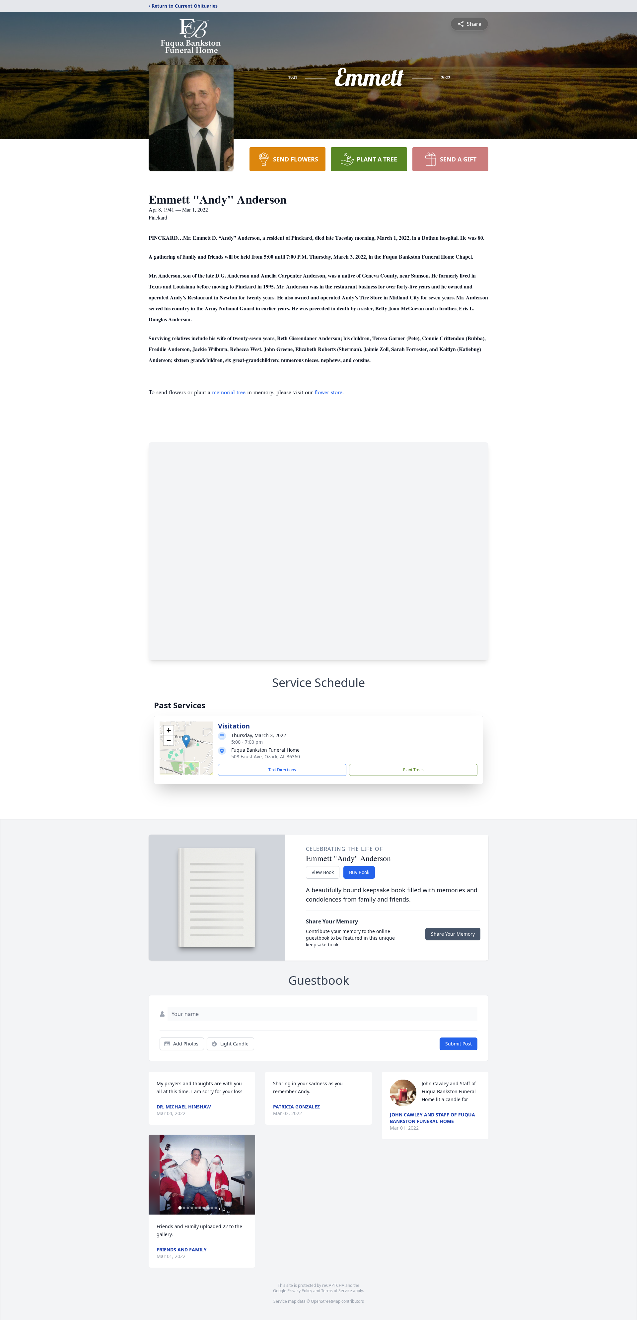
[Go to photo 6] (199, 1208)
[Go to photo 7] (203, 1208)
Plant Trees (413, 770)
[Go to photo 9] (211, 1208)
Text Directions (282, 770)
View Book (323, 872)
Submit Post (458, 1043)
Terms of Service (336, 1290)
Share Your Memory (453, 934)
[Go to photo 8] (207, 1208)
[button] (186, 741)
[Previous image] (155, 1175)
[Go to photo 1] (179, 1208)
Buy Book (359, 872)
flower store (328, 392)
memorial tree (229, 392)
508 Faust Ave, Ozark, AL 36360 (265, 756)
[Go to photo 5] (195, 1208)
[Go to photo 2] (183, 1208)
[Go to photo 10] (215, 1208)
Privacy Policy (299, 1290)
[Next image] (248, 1175)
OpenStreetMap (325, 1301)
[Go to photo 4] (191, 1208)
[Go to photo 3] (187, 1208)
